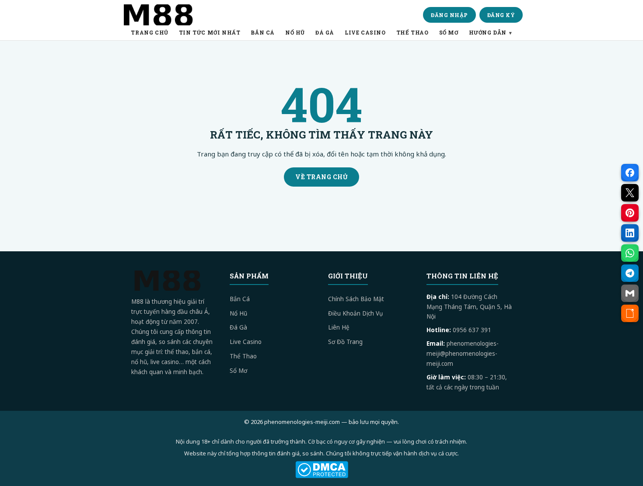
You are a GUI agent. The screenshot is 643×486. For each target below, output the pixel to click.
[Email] (630, 293)
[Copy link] (630, 313)
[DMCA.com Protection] (321, 469)
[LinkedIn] (630, 233)
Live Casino (246, 342)
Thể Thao (243, 356)
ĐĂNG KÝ (501, 14)
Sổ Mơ (238, 371)
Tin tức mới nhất (210, 32)
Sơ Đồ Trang (345, 342)
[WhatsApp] (630, 253)
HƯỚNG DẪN (488, 32)
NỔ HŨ (295, 32)
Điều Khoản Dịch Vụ (355, 313)
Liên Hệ (338, 327)
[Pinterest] (630, 213)
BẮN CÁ (263, 32)
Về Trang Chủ (321, 177)
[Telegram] (630, 273)
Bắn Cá (240, 299)
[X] (630, 192)
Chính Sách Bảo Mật (356, 299)
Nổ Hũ (238, 313)
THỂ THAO (412, 32)
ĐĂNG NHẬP (449, 14)
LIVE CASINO (365, 32)
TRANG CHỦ (149, 32)
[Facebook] (630, 172)
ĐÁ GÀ (324, 32)
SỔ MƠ (448, 32)
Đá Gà (238, 327)
